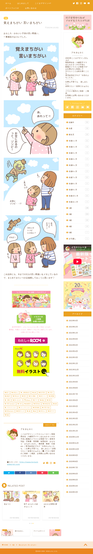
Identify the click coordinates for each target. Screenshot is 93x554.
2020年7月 (73, 467)
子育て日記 (46, 407)
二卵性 (8, 400)
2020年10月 (74, 449)
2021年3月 (73, 418)
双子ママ (51, 411)
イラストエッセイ (11, 407)
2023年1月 (73, 333)
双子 (7, 392)
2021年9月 (73, 382)
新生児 (78, 135)
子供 (20, 404)
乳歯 (7, 415)
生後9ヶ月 (78, 190)
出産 (78, 128)
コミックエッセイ (25, 407)
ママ (35, 400)
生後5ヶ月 (78, 165)
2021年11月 (74, 370)
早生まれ (16, 396)
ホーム (8, 3)
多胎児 (8, 396)
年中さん (42, 411)
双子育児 (42, 392)
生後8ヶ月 (78, 184)
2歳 (78, 214)
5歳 (78, 232)
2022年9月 (73, 339)
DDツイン (43, 396)
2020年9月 (73, 455)
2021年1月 (73, 431)
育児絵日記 (47, 404)
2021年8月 (73, 388)
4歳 (6, 18)
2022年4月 (73, 351)
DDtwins (28, 400)
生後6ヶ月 (78, 171)
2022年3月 (73, 357)
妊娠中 (78, 122)
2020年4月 (73, 486)
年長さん (15, 392)
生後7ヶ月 (78, 177)
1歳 (35, 392)
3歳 (29, 411)
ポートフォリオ (12, 8)
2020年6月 (73, 474)
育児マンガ (21, 411)
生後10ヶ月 (78, 196)
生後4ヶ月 (78, 159)
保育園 (52, 396)
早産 (49, 400)
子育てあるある (10, 404)
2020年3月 (73, 492)
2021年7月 (73, 394)
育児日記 (37, 404)
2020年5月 (73, 480)
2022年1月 (73, 363)
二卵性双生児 (26, 392)
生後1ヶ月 (78, 141)
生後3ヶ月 (78, 153)
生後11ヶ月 (78, 202)
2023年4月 (73, 321)
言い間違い (33, 396)
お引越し (78, 239)
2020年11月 (74, 443)
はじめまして (23, 3)
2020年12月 (74, 437)
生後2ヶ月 (78, 147)
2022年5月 (73, 345)
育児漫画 (36, 407)
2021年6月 (73, 400)
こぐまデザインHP (43, 3)
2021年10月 (74, 376)
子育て (51, 392)
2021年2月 (73, 425)
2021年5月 (73, 406)
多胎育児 (28, 404)
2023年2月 (73, 327)
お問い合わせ (31, 8)
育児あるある (10, 411)
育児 (24, 396)
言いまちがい (18, 400)
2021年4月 (73, 412)
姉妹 (42, 400)
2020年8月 (73, 461)
